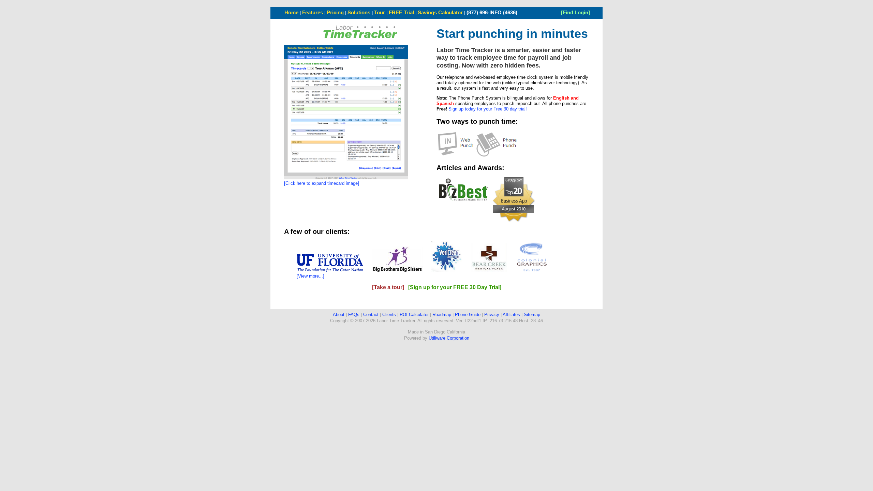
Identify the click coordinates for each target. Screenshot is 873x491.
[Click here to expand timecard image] (321, 183)
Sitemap (532, 314)
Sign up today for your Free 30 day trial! (487, 108)
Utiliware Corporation (449, 338)
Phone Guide (467, 314)
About (338, 314)
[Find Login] (575, 12)
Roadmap (441, 314)
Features (312, 12)
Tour (379, 12)
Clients (389, 314)
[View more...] (310, 276)
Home (291, 12)
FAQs (353, 314)
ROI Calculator (414, 314)
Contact (371, 314)
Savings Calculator (440, 12)
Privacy (491, 314)
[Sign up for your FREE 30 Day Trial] (454, 287)
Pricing (335, 12)
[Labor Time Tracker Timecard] (346, 177)
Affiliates (511, 314)
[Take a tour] (388, 287)
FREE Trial (401, 12)
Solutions (358, 12)
